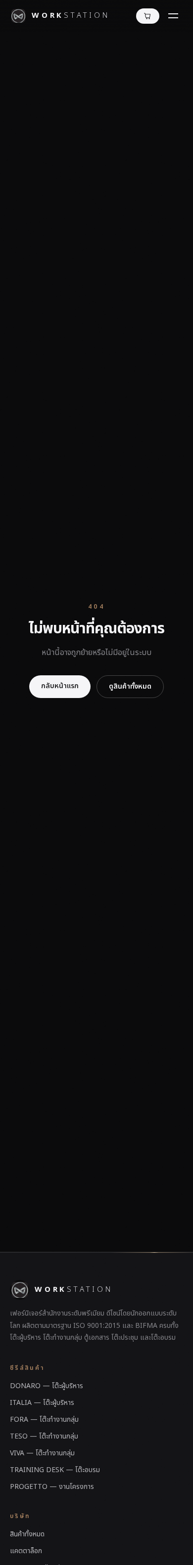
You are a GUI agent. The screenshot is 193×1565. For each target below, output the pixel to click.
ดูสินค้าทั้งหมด (130, 686)
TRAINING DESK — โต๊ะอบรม (55, 1470)
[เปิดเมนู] (173, 16)
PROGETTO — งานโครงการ (52, 1487)
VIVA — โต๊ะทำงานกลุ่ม (42, 1453)
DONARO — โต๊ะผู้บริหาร (46, 1386)
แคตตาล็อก (26, 1551)
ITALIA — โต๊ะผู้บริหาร (42, 1403)
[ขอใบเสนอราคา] (147, 16)
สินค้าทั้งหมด (27, 1534)
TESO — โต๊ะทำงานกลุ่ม (44, 1436)
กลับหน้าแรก (60, 686)
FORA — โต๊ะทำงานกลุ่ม (44, 1419)
